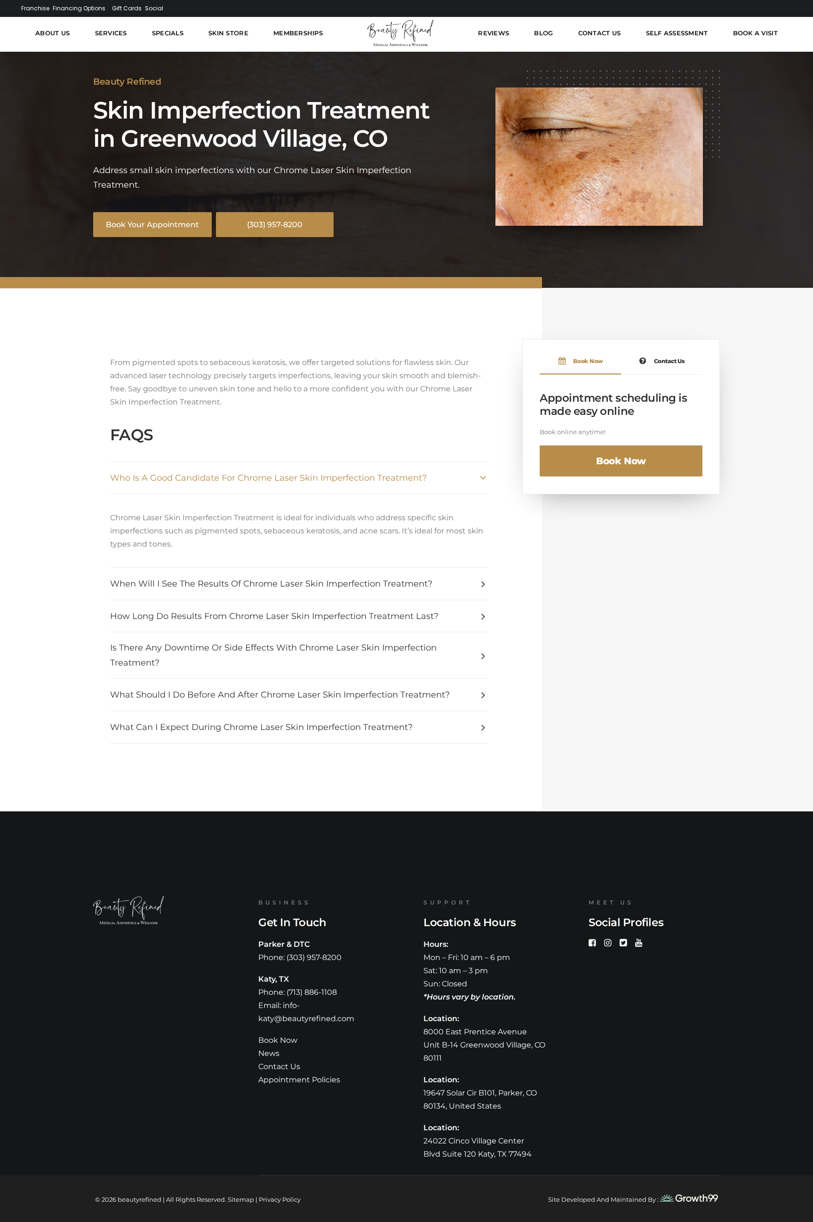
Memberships (297, 33)
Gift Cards (153, 7)
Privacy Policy (280, 1199)
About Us (53, 33)
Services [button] (111, 33)
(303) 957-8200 (314, 957)
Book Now (277, 1040)
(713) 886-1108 (312, 992)
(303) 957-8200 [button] (275, 224)
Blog (543, 33)
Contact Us (599, 33)
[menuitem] (37, 8)
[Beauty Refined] (400, 33)
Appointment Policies (299, 1079)
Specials (167, 33)
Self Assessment (677, 33)
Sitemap (241, 1199)
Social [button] (188, 7)
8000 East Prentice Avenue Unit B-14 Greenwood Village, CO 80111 (484, 1045)
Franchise (39, 7)
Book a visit (755, 33)
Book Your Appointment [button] (152, 224)
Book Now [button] (621, 461)
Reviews (493, 33)
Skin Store (228, 33)
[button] (592, 943)
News (268, 1053)
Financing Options (94, 7)
